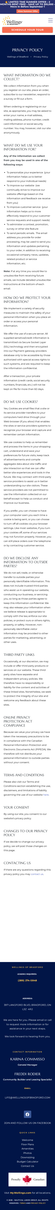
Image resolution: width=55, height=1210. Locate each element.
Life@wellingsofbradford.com (27, 1097)
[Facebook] (27, 1114)
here (46, 794)
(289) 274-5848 (27, 980)
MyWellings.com (20, 1192)
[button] (27, 30)
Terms (23, 1203)
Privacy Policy (38, 1203)
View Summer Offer (28, 11)
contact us (37, 874)
